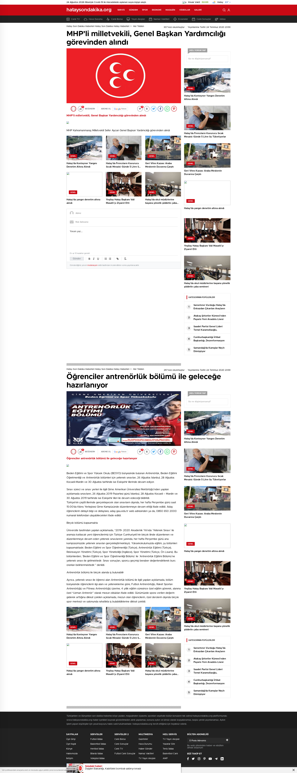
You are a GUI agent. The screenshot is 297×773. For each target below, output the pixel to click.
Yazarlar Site (169, 744)
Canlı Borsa (117, 19)
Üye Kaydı (71, 744)
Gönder (77, 259)
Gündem (133, 10)
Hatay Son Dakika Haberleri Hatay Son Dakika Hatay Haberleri (98, 26)
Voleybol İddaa (97, 758)
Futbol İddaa (96, 739)
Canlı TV (75, 19)
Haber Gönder (145, 749)
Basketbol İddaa (98, 744)
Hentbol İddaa (97, 749)
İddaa (223, 19)
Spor (145, 10)
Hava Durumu (96, 19)
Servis (121, 10)
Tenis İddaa (168, 749)
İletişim (69, 758)
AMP (165, 758)
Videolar (184, 10)
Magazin (170, 10)
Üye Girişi (70, 739)
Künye (69, 749)
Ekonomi (156, 10)
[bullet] (110, 259)
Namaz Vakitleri (161, 19)
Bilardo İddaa (96, 754)
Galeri (198, 10)
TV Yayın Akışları (147, 758)
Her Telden (138, 26)
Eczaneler (183, 19)
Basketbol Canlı (170, 754)
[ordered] (105, 259)
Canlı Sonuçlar (204, 19)
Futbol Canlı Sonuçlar (124, 754)
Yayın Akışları (138, 19)
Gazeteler (143, 739)
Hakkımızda (71, 754)
